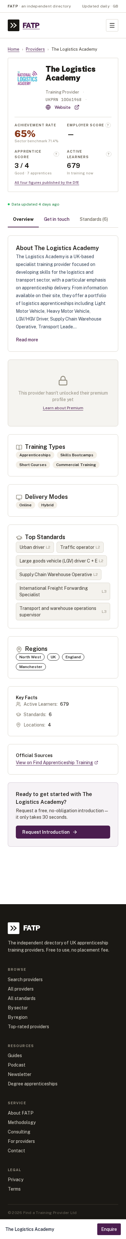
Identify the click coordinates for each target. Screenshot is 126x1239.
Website (62, 107)
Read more (27, 339)
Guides (15, 1055)
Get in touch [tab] (56, 219)
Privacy (15, 1179)
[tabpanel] (63, 541)
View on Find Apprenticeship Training (54, 762)
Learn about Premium (63, 408)
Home (13, 49)
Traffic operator (80, 547)
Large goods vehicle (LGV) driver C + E (61, 560)
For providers (21, 1141)
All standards (22, 998)
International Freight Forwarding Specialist (63, 591)
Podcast (17, 1065)
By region (17, 1017)
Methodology (22, 1122)
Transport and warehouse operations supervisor (63, 611)
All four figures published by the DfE (47, 182)
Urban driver (34, 547)
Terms (14, 1189)
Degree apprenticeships (33, 1083)
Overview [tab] (23, 219)
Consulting (19, 1131)
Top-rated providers (28, 1026)
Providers (35, 49)
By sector (18, 1007)
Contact (16, 1150)
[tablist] (63, 220)
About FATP (21, 1113)
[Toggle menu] (112, 25)
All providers (21, 989)
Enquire (109, 1229)
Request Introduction (46, 832)
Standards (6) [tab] (94, 219)
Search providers (25, 979)
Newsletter (19, 1074)
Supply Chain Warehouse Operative (58, 574)
